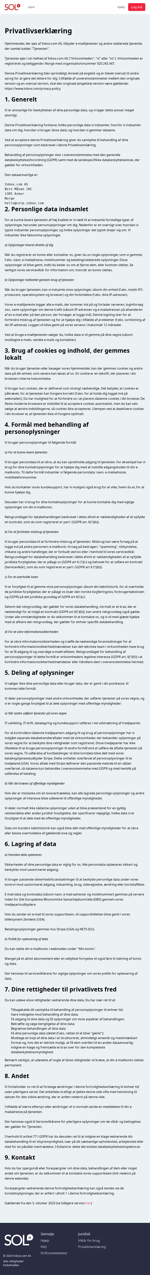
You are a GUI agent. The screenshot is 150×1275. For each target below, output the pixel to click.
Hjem (31, 7)
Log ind (136, 7)
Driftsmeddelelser (54, 1253)
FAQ (44, 1247)
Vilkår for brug (89, 1240)
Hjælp (121, 7)
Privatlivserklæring (92, 1247)
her (88, 1203)
